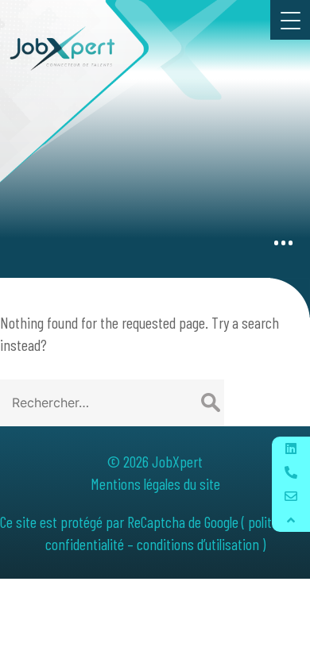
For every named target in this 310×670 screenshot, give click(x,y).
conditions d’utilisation (198, 543)
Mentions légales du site (155, 483)
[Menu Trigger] (290, 20)
